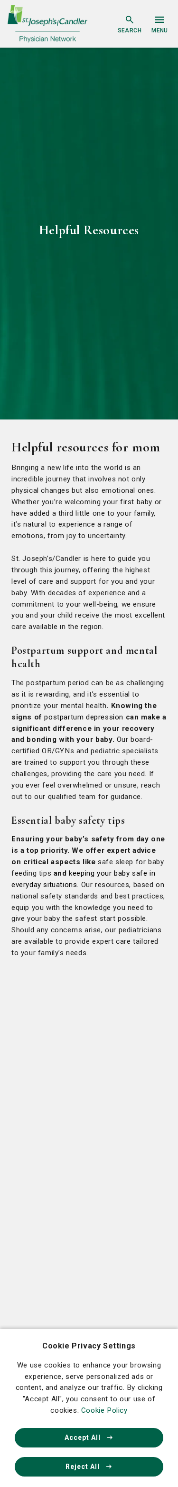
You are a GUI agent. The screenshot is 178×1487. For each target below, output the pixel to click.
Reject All (84, 1466)
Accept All (84, 1437)
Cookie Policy (104, 1410)
